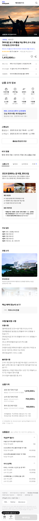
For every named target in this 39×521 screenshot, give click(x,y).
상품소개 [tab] (5, 164)
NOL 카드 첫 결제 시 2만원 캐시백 (20, 63)
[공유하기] (35, 56)
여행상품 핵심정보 (26, 51)
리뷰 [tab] (34, 164)
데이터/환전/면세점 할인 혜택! (19, 74)
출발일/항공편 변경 (20, 141)
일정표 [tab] (15, 164)
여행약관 (19, 495)
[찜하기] (32, 56)
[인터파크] (4, 3)
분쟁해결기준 (29, 495)
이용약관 (4, 493)
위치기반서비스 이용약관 (17, 493)
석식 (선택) (8, 464)
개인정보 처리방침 (32, 493)
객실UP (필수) (9, 438)
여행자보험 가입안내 (8, 495)
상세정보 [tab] (25, 164)
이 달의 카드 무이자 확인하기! (19, 69)
